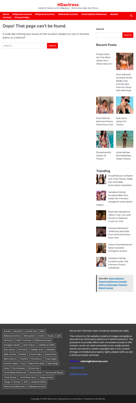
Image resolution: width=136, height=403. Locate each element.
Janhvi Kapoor (29, 345)
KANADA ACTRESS (47, 345)
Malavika (51, 349)
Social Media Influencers (94, 14)
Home (6, 14)
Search (100, 29)
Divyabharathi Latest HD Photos (103, 155)
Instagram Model (12, 345)
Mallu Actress (10, 354)
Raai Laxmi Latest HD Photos (121, 121)
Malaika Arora (37, 349)
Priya (23, 363)
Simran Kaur (33, 368)
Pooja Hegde (51, 359)
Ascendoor (77, 399)
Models (114, 14)
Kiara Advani (9, 349)
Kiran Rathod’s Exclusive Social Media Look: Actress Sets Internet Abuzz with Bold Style (124, 82)
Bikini (42, 331)
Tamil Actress (10, 377)
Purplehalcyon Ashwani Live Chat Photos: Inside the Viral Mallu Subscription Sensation (120, 180)
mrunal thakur (35, 354)
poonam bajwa (11, 363)
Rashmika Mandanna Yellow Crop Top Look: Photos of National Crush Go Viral (119, 216)
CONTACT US (77, 367)
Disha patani (29, 336)
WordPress (100, 399)
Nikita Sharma (10, 359)
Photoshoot (36, 359)
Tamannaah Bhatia (54, 372)
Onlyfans (24, 359)
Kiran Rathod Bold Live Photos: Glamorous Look (104, 121)
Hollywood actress (22, 14)
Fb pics (51, 336)
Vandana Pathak (38, 382)
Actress (7, 331)
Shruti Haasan (18, 368)
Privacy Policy (22, 17)
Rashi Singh (53, 363)
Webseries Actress (68, 14)
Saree (6, 368)
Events (41, 336)
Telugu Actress (46, 377)
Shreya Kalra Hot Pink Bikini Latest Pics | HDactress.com (104, 59)
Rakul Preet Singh (36, 363)
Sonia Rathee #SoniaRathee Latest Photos (123, 155)
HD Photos (8, 340)
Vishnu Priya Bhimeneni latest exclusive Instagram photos (120, 248)
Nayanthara (50, 354)
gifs (59, 336)
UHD (25, 382)
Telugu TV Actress (12, 382)
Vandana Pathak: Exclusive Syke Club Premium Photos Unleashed (118, 263)
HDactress (68, 4)
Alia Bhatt (18, 331)
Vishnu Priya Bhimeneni (14, 386)
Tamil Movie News (28, 377)
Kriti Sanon (23, 349)
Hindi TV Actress (23, 340)
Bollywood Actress (45, 14)
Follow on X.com (79, 374)
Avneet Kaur (31, 331)
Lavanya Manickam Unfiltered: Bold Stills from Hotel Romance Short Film (119, 233)
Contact (7, 17)
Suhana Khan (35, 372)
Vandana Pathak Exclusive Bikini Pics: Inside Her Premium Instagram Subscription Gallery (114, 198)
